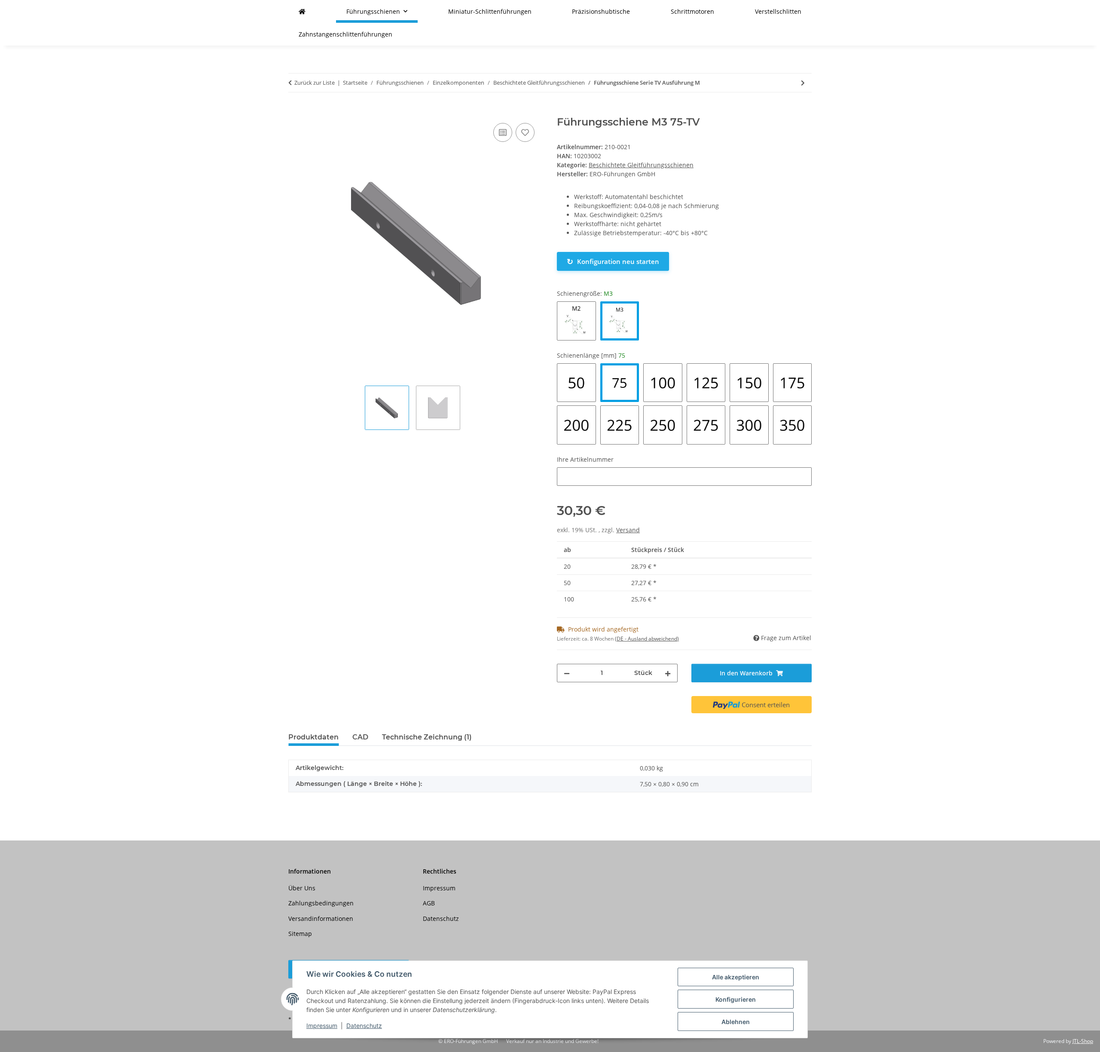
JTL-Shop (1082, 1041)
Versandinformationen (320, 918)
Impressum (321, 1025)
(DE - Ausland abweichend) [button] (647, 638)
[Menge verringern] (566, 673)
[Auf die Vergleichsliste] (502, 132)
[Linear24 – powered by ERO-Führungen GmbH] (302, 11)
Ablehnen (735, 1021)
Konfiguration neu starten (613, 261)
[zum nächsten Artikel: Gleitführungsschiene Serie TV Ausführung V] (803, 83)
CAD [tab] (360, 737)
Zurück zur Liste (314, 82)
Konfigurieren (735, 999)
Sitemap (300, 933)
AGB (429, 903)
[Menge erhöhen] (667, 673)
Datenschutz (364, 1025)
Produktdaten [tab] (313, 737)
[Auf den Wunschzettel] (525, 132)
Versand (628, 530)
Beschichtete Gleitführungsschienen (641, 165)
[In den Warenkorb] (295, 111)
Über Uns (301, 888)
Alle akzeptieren (735, 977)
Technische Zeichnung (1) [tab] (427, 737)
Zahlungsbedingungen (321, 903)
